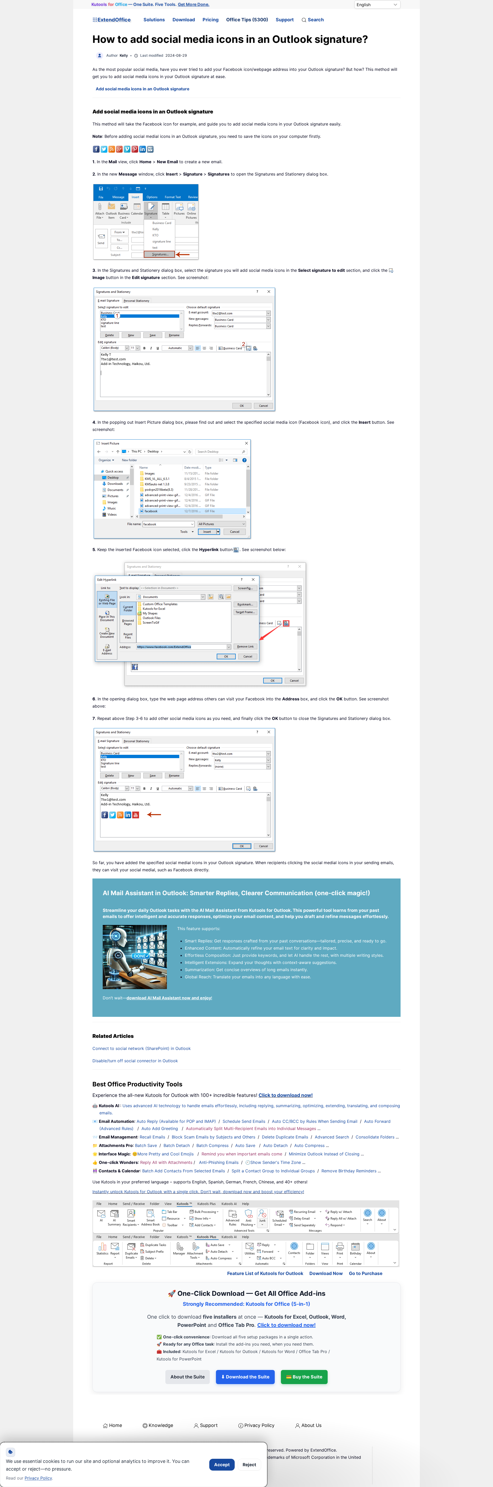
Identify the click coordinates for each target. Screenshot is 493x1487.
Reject (249, 1464)
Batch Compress (212, 1145)
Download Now (326, 1273)
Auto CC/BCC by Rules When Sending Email (314, 1121)
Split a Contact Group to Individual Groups (273, 1170)
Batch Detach (177, 1145)
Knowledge (161, 1425)
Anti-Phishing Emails (219, 1162)
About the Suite (187, 1376)
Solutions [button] (154, 19)
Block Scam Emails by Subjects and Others (213, 1137)
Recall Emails (152, 1137)
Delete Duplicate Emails (285, 1137)
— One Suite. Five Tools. (150, 4)
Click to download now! (286, 1095)
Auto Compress (309, 1145)
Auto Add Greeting (160, 1128)
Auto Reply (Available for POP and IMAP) (176, 1121)
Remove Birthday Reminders (348, 1170)
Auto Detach (275, 1145)
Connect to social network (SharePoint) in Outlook (141, 1048)
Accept (222, 1464)
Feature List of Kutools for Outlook (265, 1273)
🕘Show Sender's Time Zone (273, 1162)
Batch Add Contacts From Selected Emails (183, 1170)
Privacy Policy (259, 1425)
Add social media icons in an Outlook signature (142, 88)
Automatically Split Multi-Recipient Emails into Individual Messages (251, 1128)
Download (184, 19)
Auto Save (245, 1145)
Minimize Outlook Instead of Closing (324, 1153)
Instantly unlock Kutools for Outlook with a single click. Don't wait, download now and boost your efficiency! (198, 1191)
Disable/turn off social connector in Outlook (135, 1060)
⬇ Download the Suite (245, 1376)
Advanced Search (332, 1137)
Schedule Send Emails (244, 1121)
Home (115, 1425)
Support (285, 19)
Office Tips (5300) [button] (247, 19)
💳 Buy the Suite (304, 1376)
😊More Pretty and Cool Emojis (163, 1153)
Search (316, 19)
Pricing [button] (211, 19)
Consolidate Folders (375, 1137)
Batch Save (146, 1145)
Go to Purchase (366, 1273)
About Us (311, 1425)
